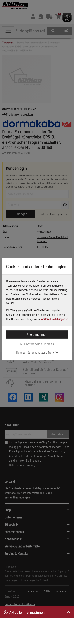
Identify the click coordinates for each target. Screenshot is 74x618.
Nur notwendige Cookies (37, 344)
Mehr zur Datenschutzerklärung (35, 352)
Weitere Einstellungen (53, 319)
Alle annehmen (37, 334)
